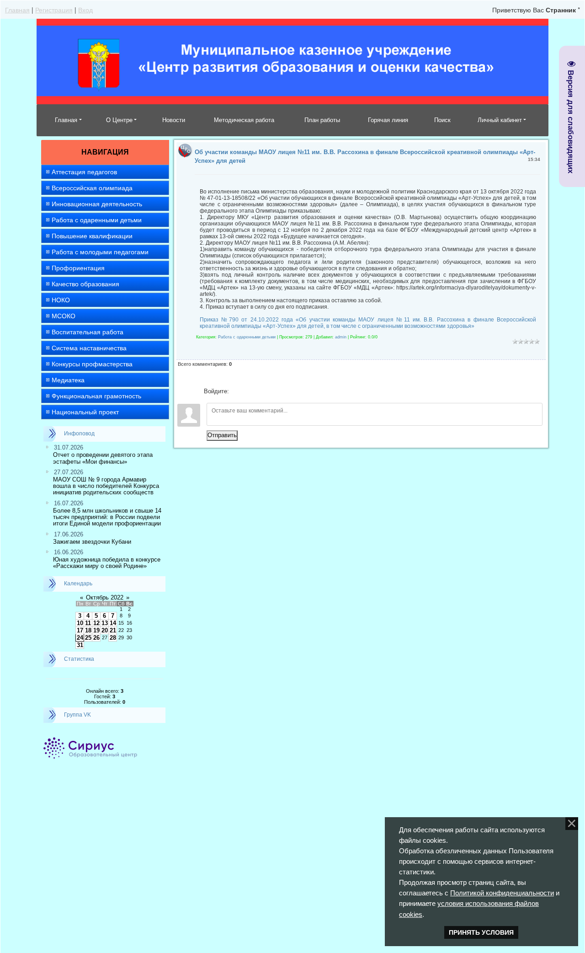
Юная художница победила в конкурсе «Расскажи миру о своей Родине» (106, 562)
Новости (173, 120)
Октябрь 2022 (104, 597)
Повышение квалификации (92, 236)
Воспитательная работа (87, 332)
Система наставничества (89, 348)
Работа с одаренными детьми (97, 220)
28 (113, 637)
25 (88, 637)
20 (104, 630)
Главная (17, 9)
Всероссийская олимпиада (92, 188)
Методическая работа (244, 120)
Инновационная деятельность (97, 204)
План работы (322, 120)
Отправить (222, 435)
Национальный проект (85, 412)
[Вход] (238, 391)
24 (80, 637)
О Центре (119, 120)
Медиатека (68, 380)
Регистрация (54, 9)
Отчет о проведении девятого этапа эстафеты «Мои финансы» (103, 458)
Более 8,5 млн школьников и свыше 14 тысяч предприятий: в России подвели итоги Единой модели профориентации (107, 517)
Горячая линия (388, 120)
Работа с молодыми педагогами (100, 252)
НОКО (61, 300)
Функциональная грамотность (96, 396)
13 (104, 623)
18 (88, 630)
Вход (85, 9)
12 (96, 623)
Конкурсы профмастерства (92, 364)
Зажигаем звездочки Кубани (92, 541)
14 (113, 623)
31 (80, 645)
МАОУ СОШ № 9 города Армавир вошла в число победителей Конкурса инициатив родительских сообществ (106, 486)
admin (340, 337)
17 (80, 630)
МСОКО (63, 316)
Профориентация (78, 268)
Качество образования (85, 284)
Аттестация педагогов (84, 172)
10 (80, 623)
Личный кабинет (500, 120)
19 (96, 630)
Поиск (442, 120)
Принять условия (481, 932)
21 (113, 630)
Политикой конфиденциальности (502, 893)
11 (88, 623)
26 (96, 637)
